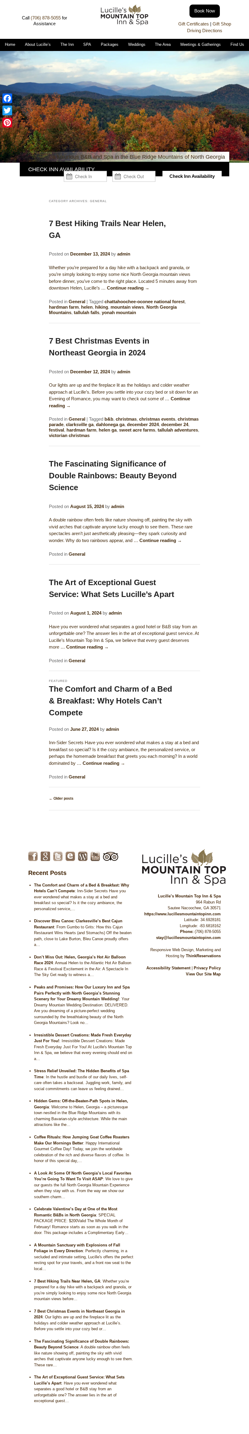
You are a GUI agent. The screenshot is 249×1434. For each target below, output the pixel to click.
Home (10, 44)
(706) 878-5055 (46, 17)
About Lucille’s (38, 44)
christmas (126, 419)
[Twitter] (7, 110)
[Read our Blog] (82, 856)
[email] (70, 856)
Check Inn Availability (192, 176)
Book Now (204, 10)
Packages (109, 44)
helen (87, 307)
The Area (163, 44)
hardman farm (64, 307)
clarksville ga (80, 424)
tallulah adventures (178, 429)
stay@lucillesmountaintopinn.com (188, 937)
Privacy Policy (207, 968)
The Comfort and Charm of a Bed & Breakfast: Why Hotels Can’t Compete (110, 700)
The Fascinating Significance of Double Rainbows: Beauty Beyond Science (113, 475)
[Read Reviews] (110, 856)
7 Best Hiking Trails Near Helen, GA (67, 1281)
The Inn (67, 44)
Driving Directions (204, 30)
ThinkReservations (203, 956)
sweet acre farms (137, 429)
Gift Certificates (193, 23)
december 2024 (143, 424)
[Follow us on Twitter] (58, 856)
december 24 (174, 424)
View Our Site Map (203, 974)
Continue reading (128, 287)
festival (56, 429)
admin (123, 253)
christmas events (157, 419)
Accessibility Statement (168, 968)
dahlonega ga (110, 424)
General (77, 301)
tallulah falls (86, 312)
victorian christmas (69, 435)
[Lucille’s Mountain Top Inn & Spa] (124, 23)
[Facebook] (7, 98)
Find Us (237, 44)
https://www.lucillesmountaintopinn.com (182, 914)
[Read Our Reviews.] (45, 856)
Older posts (61, 798)
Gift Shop (222, 23)
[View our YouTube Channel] (95, 856)
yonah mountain (119, 312)
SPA (87, 44)
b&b (108, 419)
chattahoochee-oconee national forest (144, 301)
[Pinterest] (7, 123)
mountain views (127, 307)
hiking (101, 307)
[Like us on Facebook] (33, 856)
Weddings (136, 44)
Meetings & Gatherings (200, 44)
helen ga (108, 429)
